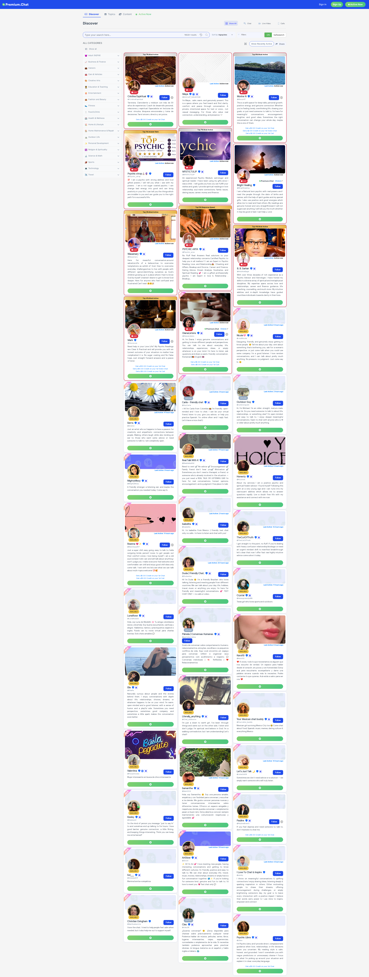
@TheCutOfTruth (244, 540)
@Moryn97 (241, 99)
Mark (130, 340)
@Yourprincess (133, 774)
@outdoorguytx (243, 405)
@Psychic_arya (188, 252)
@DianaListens (188, 336)
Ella (129, 687)
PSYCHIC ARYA (190, 249)
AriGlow (186, 857)
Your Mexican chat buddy (250, 719)
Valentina (132, 770)
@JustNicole (242, 338)
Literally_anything (191, 716)
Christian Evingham (137, 921)
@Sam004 (186, 791)
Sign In (322, 4)
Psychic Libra (244, 937)
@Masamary (133, 257)
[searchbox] (254, 35)
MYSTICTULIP (189, 171)
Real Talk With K (190, 460)
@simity (240, 875)
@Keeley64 (131, 820)
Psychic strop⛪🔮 (138, 173)
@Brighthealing (243, 188)
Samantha (187, 788)
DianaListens (189, 333)
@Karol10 (240, 658)
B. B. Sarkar (243, 268)
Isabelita (187, 524)
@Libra (239, 940)
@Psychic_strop (134, 176)
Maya (185, 94)
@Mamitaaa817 (133, 547)
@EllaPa (130, 690)
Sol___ (130, 875)
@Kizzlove (241, 479)
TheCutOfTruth (245, 537)
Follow (164, 97)
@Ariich (185, 861)
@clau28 (185, 927)
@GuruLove (132, 343)
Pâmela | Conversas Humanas (198, 634)
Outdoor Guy (244, 402)
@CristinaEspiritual (135, 99)
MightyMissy (134, 480)
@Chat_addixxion (189, 719)
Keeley (131, 817)
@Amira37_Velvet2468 (191, 97)
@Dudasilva (187, 576)
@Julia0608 (242, 774)
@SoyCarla (186, 405)
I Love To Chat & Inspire (249, 872)
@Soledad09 (132, 878)
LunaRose (132, 615)
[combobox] (250, 35)
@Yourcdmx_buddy (244, 722)
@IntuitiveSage (243, 271)
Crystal (241, 595)
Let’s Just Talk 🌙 (246, 771)
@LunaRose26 (133, 618)
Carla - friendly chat (193, 402)
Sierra (130, 423)
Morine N (242, 96)
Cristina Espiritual (137, 96)
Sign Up (337, 4)
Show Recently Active (261, 44)
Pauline (241, 820)
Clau (184, 924)
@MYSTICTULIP (188, 174)
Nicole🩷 (242, 335)
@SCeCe (130, 426)
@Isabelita (186, 527)
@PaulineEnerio (243, 823)
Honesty (241, 476)
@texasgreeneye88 (244, 598)
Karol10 (241, 655)
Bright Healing (244, 185)
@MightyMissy (133, 484)
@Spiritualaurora (134, 924)
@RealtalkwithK (188, 463)
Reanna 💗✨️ (134, 543)
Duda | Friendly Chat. (193, 573)
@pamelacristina (189, 637)
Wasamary (133, 254)
